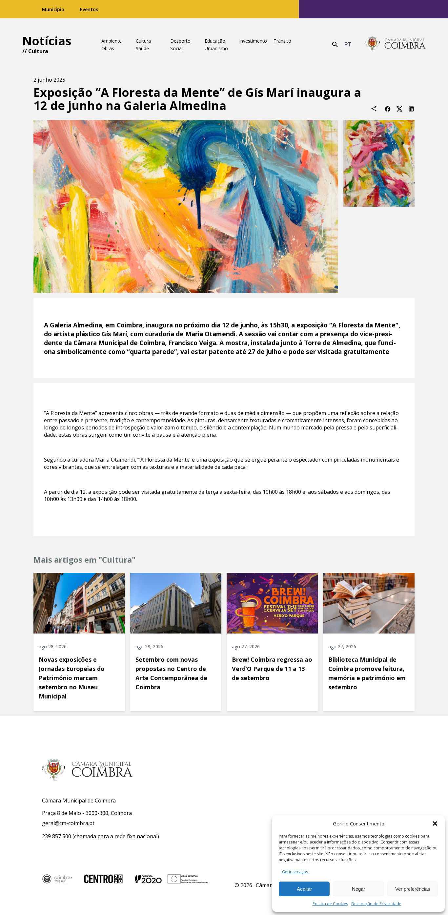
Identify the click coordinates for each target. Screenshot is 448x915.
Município (53, 9)
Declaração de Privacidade (376, 903)
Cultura (38, 51)
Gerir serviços (295, 872)
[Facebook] (387, 108)
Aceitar (304, 889)
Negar (358, 889)
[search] (335, 44)
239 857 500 (56, 836)
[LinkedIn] (411, 108)
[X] (399, 108)
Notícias (46, 41)
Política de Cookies (330, 903)
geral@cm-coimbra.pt (68, 823)
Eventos (89, 9)
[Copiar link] (374, 108)
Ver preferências (412, 889)
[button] (435, 823)
